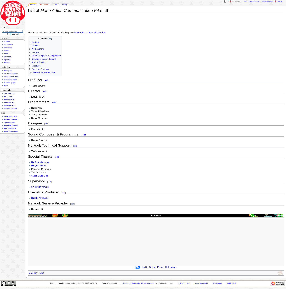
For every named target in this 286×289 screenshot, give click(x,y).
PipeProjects (9, 99)
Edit (56, 4)
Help (6, 86)
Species (7, 60)
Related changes (11, 119)
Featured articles (11, 74)
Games (7, 42)
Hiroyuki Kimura (39, 166)
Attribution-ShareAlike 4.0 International (138, 283)
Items (6, 51)
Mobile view (231, 283)
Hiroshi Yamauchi (39, 198)
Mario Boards (9, 106)
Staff (41, 273)
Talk (245, 1)
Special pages (9, 122)
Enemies (7, 57)
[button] (279, 215)
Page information (11, 131)
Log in (280, 1)
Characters (8, 45)
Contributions (254, 1)
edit (47, 80)
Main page (8, 71)
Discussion (44, 4)
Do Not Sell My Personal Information (159, 267)
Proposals (8, 96)
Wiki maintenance (11, 77)
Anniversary (9, 103)
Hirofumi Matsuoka (40, 162)
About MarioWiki (201, 283)
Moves (7, 63)
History (64, 4)
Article (32, 4)
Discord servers (10, 109)
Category (33, 273)
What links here (10, 116)
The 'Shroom (9, 93)
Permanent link (10, 128)
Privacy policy (184, 283)
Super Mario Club (39, 176)
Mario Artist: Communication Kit (89, 32)
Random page (9, 83)
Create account (267, 1)
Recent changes (10, 80)
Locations (8, 48)
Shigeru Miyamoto (40, 187)
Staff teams (155, 215)
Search (4, 28)
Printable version (11, 125)
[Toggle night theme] (225, 1)
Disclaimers (217, 283)
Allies (6, 54)
